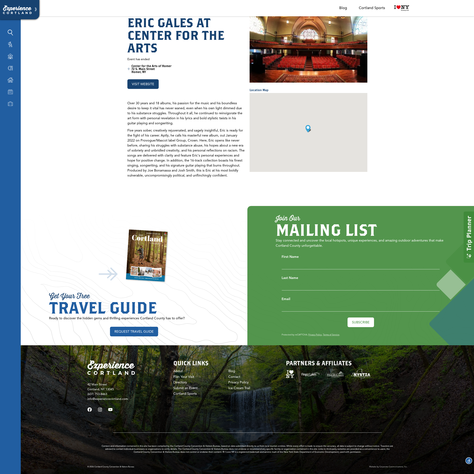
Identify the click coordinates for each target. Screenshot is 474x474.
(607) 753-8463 (97, 394)
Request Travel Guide (134, 332)
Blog (343, 8)
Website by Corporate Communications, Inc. (388, 466)
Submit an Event (185, 388)
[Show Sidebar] (35, 9)
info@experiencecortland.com (107, 399)
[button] (308, 128)
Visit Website (143, 84)
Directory (180, 382)
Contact (234, 377)
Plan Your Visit (183, 377)
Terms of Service (331, 334)
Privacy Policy (315, 334)
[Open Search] (10, 33)
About (178, 371)
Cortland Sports (372, 8)
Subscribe (361, 322)
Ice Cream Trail (239, 388)
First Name (290, 257)
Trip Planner (468, 233)
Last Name (290, 278)
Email (286, 299)
